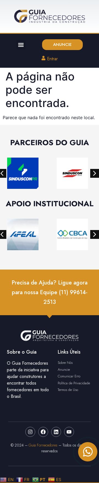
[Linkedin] (56, 432)
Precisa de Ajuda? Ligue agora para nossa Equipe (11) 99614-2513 (49, 292)
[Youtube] (69, 432)
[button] (21, 44)
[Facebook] (43, 432)
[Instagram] (30, 432)
